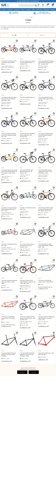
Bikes (33, 9)
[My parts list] (17, 41)
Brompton (52, 9)
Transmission (10, 9)
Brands (27, 17)
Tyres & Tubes (39, 9)
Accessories (28, 9)
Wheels (23, 9)
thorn (31, 17)
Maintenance (46, 9)
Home (24, 17)
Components (17, 9)
